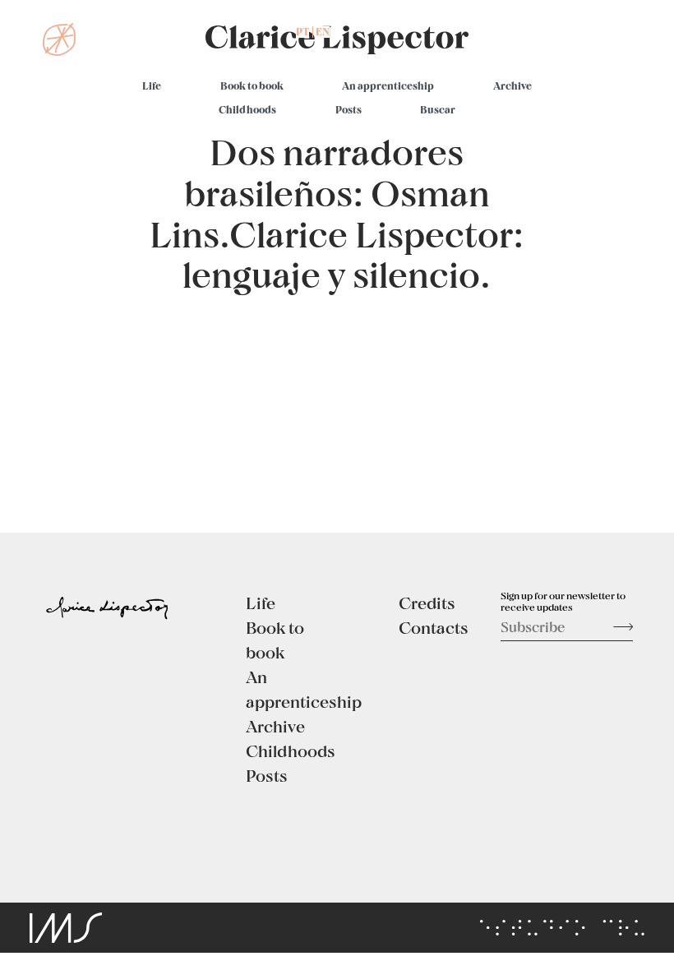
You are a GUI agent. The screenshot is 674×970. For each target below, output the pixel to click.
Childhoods (247, 109)
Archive (512, 85)
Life (151, 85)
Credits (427, 602)
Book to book (252, 85)
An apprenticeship (388, 85)
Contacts (434, 627)
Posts (348, 109)
